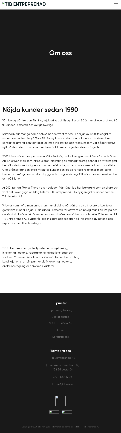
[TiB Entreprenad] (24, 5)
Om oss (60, 330)
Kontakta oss (60, 336)
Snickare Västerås (60, 323)
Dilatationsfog (60, 317)
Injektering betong (60, 310)
